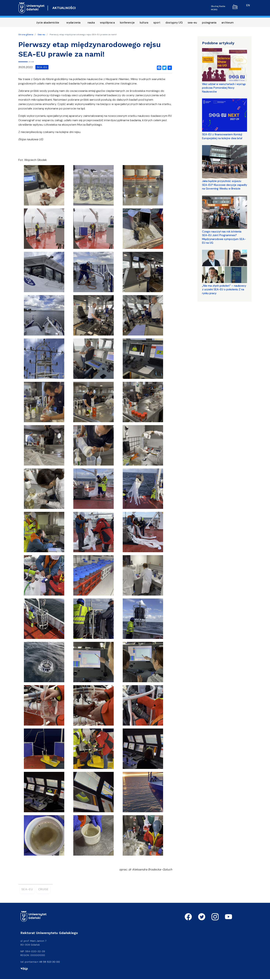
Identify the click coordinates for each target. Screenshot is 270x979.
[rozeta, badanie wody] (44, 620)
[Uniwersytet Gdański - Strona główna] (31, 7)
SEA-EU (27, 889)
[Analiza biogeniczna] (44, 186)
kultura (144, 22)
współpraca (107, 22)
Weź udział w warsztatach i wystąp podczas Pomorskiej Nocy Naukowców (224, 87)
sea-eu (192, 22)
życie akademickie (47, 22)
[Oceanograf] (44, 273)
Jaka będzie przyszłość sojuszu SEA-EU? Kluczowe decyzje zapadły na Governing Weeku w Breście (224, 184)
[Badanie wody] (93, 186)
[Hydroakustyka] (93, 360)
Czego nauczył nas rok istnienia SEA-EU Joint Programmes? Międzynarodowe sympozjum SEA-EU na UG (224, 237)
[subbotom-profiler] (44, 750)
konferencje (127, 22)
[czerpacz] (44, 230)
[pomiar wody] (93, 576)
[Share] (169, 67)
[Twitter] (163, 67)
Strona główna (25, 34)
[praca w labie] (143, 576)
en (248, 5)
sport (156, 22)
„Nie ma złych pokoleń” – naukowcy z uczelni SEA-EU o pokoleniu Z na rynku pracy (224, 289)
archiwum (228, 22)
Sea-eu (41, 34)
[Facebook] (158, 67)
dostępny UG (174, 22)
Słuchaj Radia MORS (218, 8)
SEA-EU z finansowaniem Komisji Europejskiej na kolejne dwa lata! (222, 136)
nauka (91, 22)
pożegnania (209, 22)
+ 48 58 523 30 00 (48, 961)
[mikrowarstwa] (143, 446)
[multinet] (143, 490)
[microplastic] (44, 403)
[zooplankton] (44, 837)
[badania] (143, 186)
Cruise (43, 889)
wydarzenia (73, 22)
